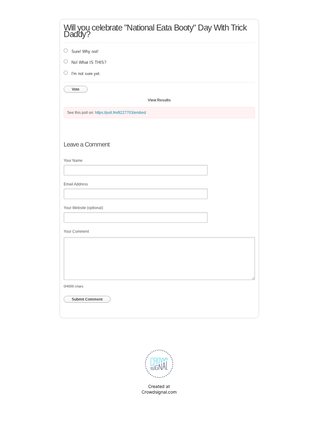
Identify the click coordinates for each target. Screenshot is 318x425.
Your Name (73, 160)
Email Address (76, 184)
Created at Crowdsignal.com (159, 389)
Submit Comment (87, 299)
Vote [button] (76, 89)
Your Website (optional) (83, 208)
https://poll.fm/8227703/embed (120, 112)
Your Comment (76, 231)
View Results (159, 100)
